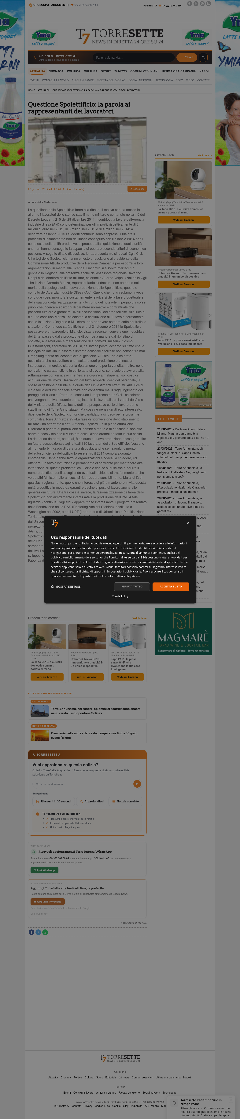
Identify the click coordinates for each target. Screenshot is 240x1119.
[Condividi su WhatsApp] (45, 932)
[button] (66, 587)
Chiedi (189, 57)
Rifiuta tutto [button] (131, 586)
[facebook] (189, 3)
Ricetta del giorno (129, 1092)
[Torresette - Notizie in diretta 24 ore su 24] (120, 1058)
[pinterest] (202, 3)
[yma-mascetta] (43, 37)
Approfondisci (94, 801)
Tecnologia (169, 1092)
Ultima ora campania (168, 1077)
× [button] (187, 522)
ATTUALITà (44, 90)
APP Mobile (152, 1106)
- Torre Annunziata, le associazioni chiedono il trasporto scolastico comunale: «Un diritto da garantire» (180, 504)
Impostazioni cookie (93, 576)
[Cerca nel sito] (203, 57)
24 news (124, 1077)
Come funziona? (39, 914)
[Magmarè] (183, 631)
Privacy (88, 1106)
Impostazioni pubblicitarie (124, 571)
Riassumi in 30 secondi (56, 801)
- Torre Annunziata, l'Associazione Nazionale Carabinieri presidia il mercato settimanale (182, 487)
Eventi (67, 1092)
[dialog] (120, 559)
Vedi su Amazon (47, 677)
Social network (151, 1092)
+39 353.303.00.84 (58, 858)
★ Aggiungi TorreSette (47, 901)
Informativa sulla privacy (124, 576)
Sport (99, 1077)
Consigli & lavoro (83, 1092)
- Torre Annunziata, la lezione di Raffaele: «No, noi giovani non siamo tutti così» (181, 472)
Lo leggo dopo (137, 188)
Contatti (76, 1106)
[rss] (208, 3)
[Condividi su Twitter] (38, 932)
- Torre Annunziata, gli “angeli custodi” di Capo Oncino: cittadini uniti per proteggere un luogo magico (182, 455)
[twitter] (196, 3)
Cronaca (66, 1077)
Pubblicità (136, 1106)
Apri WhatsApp (45, 870)
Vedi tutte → (139, 618)
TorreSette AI (61, 1106)
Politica (78, 1077)
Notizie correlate (128, 801)
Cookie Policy (120, 1106)
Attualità (53, 1077)
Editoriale (110, 1077)
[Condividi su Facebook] (31, 932)
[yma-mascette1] (197, 37)
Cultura (89, 1077)
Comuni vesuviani (142, 1077)
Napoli (187, 1077)
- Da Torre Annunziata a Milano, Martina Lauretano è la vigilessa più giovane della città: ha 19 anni (183, 435)
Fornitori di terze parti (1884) (128, 557)
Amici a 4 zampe (106, 1092)
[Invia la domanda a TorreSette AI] (137, 784)
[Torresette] (120, 36)
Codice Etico (102, 1106)
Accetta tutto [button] (171, 586)
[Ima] (183, 385)
